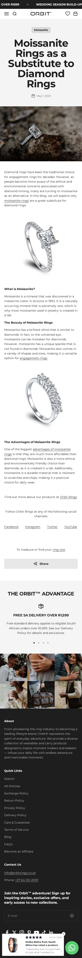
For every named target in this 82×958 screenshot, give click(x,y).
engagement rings (33, 358)
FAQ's (8, 844)
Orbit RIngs (68, 497)
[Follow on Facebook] (7, 932)
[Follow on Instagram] (22, 932)
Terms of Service (16, 830)
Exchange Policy (16, 793)
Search (9, 779)
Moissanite (41, 29)
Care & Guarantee (17, 822)
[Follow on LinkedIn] (51, 932)
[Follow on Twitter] (14, 932)
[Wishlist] (68, 13)
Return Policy (14, 800)
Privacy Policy (14, 808)
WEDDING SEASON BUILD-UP (57, 4)
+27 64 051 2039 (26, 880)
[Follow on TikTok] (44, 932)
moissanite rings (16, 201)
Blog (7, 837)
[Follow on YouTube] (36, 932)
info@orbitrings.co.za (20, 873)
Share (44, 564)
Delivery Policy (15, 815)
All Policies (12, 786)
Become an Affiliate (18, 851)
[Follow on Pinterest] (29, 932)
